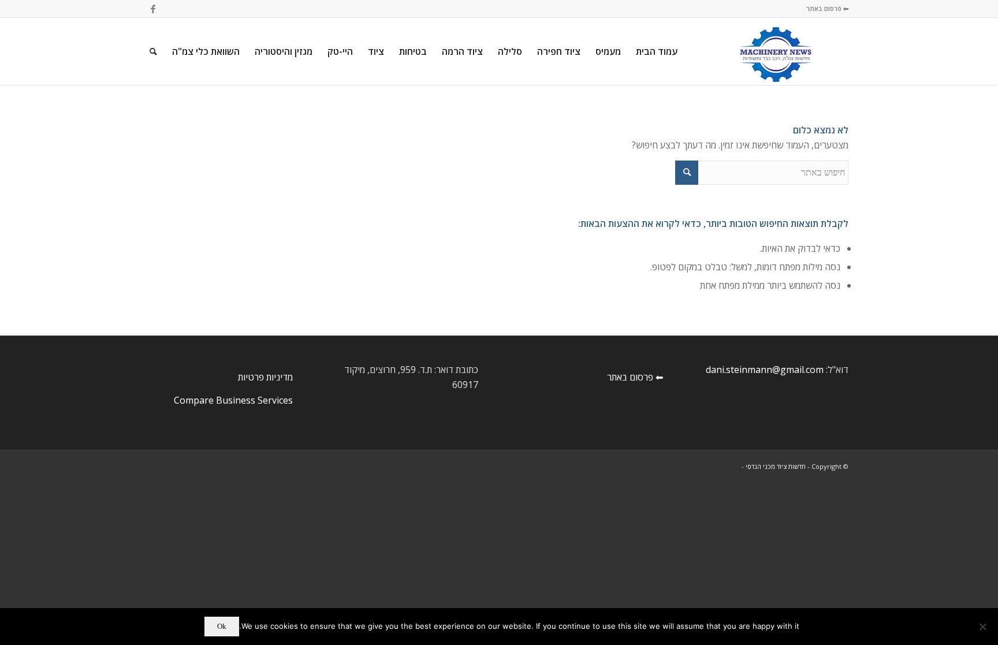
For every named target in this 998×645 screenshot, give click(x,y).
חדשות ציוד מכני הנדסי (776, 466)
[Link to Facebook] (153, 8)
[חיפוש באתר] (153, 51)
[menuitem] (656, 51)
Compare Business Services (233, 400)
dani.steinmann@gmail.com (765, 369)
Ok (221, 626)
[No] (983, 626)
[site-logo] (775, 51)
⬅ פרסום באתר (827, 8)
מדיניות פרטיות (265, 377)
